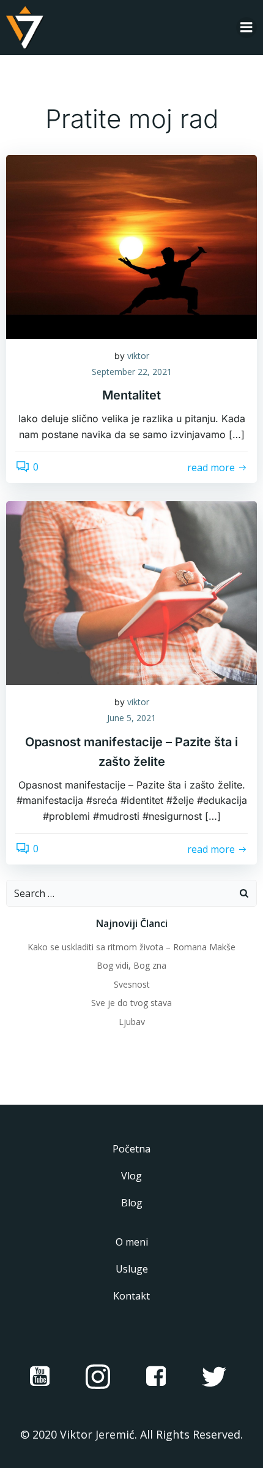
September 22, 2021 (132, 371)
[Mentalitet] (131, 245)
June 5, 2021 (131, 718)
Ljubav (132, 1021)
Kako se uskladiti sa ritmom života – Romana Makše (131, 947)
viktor (138, 355)
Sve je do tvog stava (131, 1002)
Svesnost (132, 984)
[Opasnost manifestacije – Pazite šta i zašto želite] (131, 592)
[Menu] (246, 27)
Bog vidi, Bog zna (131, 965)
